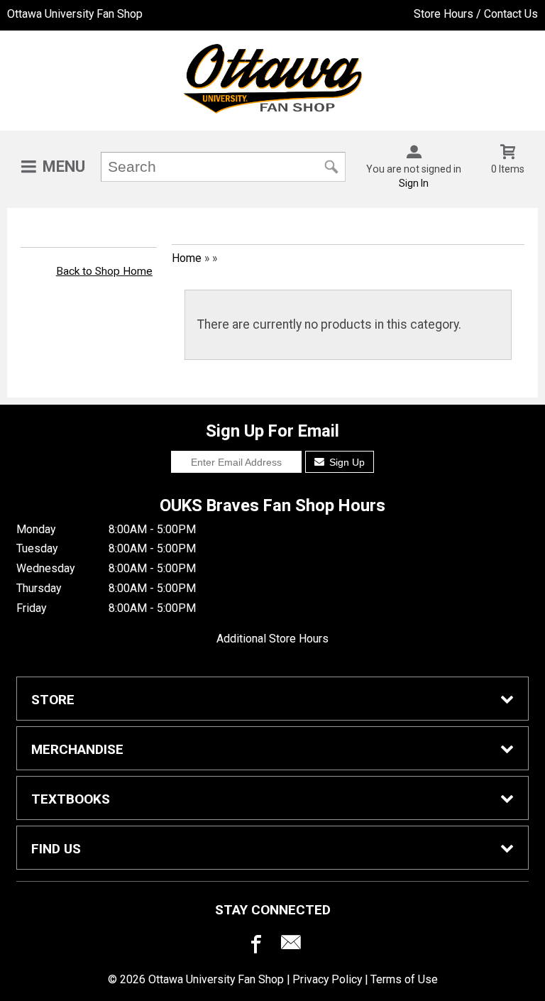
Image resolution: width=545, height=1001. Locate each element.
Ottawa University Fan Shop (75, 14)
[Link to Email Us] (291, 945)
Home (187, 258)
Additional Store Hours (272, 638)
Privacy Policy (327, 979)
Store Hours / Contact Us (476, 14)
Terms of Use (404, 979)
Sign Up (345, 462)
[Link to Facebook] (254, 945)
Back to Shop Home (104, 271)
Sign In (414, 183)
